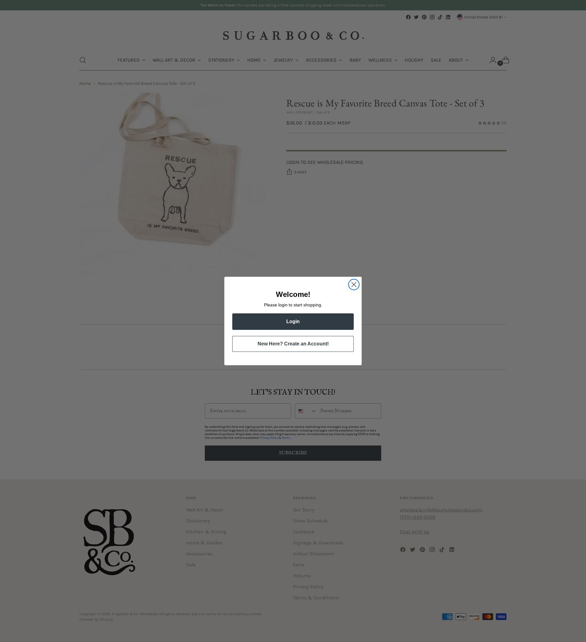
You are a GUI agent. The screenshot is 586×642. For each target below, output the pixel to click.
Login (293, 321)
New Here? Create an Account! (293, 343)
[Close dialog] (354, 284)
